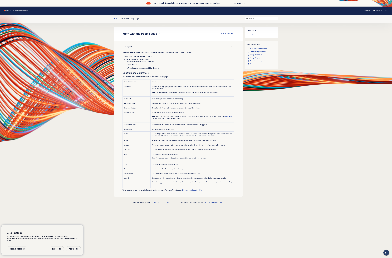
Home (116, 19)
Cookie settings (17, 249)
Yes (158, 202)
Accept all (73, 249)
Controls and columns (255, 35)
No (168, 202)
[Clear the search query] (275, 19)
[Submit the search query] (247, 19)
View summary (228, 33)
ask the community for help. (213, 203)
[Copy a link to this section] (159, 34)
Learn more (238, 3)
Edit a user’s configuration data (192, 190)
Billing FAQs (228, 116)
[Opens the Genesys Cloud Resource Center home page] (16, 10)
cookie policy (70, 238)
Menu (366, 10)
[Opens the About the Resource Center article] (386, 10)
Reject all (56, 249)
